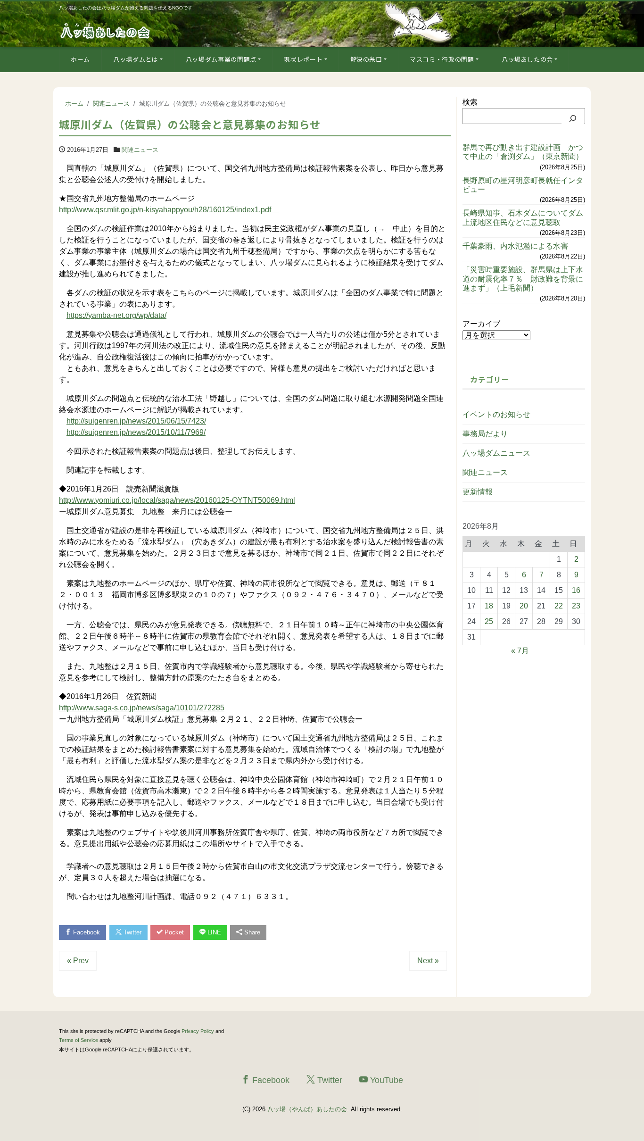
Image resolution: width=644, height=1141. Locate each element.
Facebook (85, 932)
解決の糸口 (366, 59)
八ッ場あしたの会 (527, 59)
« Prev (78, 961)
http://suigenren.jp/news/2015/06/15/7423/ (136, 421)
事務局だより (485, 434)
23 (576, 606)
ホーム (80, 59)
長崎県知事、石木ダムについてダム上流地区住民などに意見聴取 (522, 217)
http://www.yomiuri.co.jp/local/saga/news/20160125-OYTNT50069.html (177, 500)
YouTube (385, 1080)
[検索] (572, 118)
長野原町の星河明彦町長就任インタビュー (522, 184)
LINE (213, 932)
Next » (428, 961)
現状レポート (303, 59)
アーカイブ (481, 324)
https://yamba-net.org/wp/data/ (116, 315)
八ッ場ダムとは (135, 59)
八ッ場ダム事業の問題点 (221, 59)
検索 (470, 102)
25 (489, 621)
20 (524, 606)
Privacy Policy (198, 1031)
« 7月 (520, 651)
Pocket (173, 932)
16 (576, 590)
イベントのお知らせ (496, 414)
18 (489, 606)
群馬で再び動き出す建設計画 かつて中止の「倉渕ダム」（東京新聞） (522, 151)
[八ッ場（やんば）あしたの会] (106, 30)
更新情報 (477, 492)
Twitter (131, 932)
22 (558, 606)
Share (251, 932)
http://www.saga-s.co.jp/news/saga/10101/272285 (141, 708)
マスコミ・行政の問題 (442, 59)
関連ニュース (140, 149)
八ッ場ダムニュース (496, 453)
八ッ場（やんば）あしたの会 (307, 1109)
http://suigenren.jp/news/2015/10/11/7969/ (136, 432)
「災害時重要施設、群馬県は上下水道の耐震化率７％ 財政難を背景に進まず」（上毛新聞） (522, 278)
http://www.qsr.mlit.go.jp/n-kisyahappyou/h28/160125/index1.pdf (169, 210)
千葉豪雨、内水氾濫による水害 (515, 246)
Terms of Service (78, 1040)
